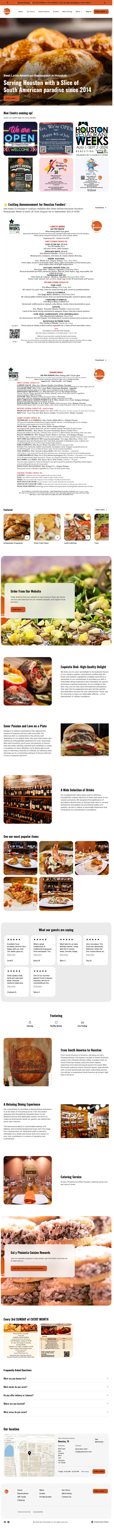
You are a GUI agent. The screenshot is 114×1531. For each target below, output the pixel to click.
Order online (99, 1471)
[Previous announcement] (7, 2)
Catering (21, 1500)
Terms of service (23, 1512)
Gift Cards (21, 1497)
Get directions (99, 1440)
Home (19, 1490)
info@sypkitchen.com (83, 1452)
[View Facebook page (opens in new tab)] (5, 1522)
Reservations (44, 11)
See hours (85, 1472)
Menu (20, 11)
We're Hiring (67, 11)
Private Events (46, 1497)
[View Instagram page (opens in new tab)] (8, 1522)
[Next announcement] (105, 2)
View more (11, 955)
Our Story (31, 11)
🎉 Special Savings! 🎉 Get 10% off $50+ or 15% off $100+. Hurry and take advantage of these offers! (52, 3)
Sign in (88, 11)
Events (56, 11)
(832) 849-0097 (81, 1449)
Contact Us (66, 1497)
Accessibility (38, 1512)
